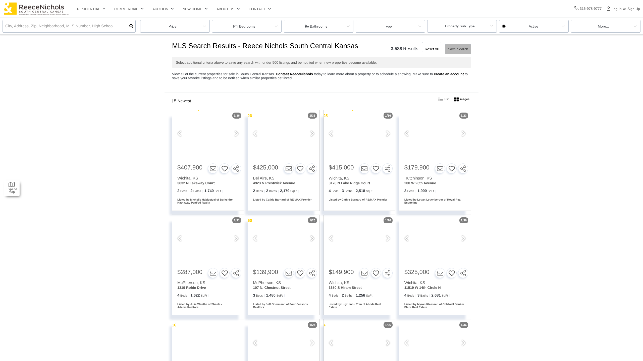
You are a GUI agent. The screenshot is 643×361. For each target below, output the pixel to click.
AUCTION (160, 9)
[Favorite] (225, 168)
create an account (449, 74)
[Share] (236, 168)
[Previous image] (179, 134)
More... (603, 26)
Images (464, 99)
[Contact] (213, 168)
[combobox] (5, 26)
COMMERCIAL (126, 9)
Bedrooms (247, 26)
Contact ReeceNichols (294, 74)
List (446, 99)
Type (388, 26)
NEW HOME (192, 9)
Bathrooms (318, 26)
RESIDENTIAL (88, 9)
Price (173, 26)
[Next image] (237, 134)
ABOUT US (225, 9)
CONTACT (257, 9)
